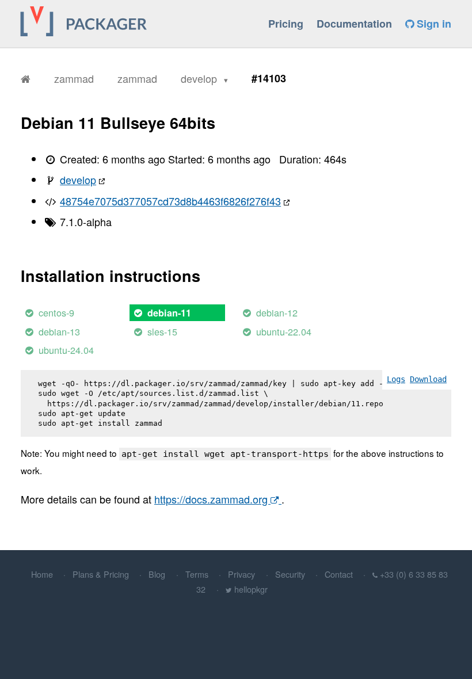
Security (290, 574)
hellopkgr (251, 589)
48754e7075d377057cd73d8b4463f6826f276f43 (170, 200)
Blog (157, 574)
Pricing (285, 23)
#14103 (269, 78)
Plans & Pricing (101, 574)
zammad (74, 78)
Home (42, 574)
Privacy (241, 574)
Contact (339, 574)
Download (428, 379)
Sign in (432, 23)
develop (200, 78)
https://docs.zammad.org (212, 498)
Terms (196, 574)
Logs (396, 379)
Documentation (354, 23)
